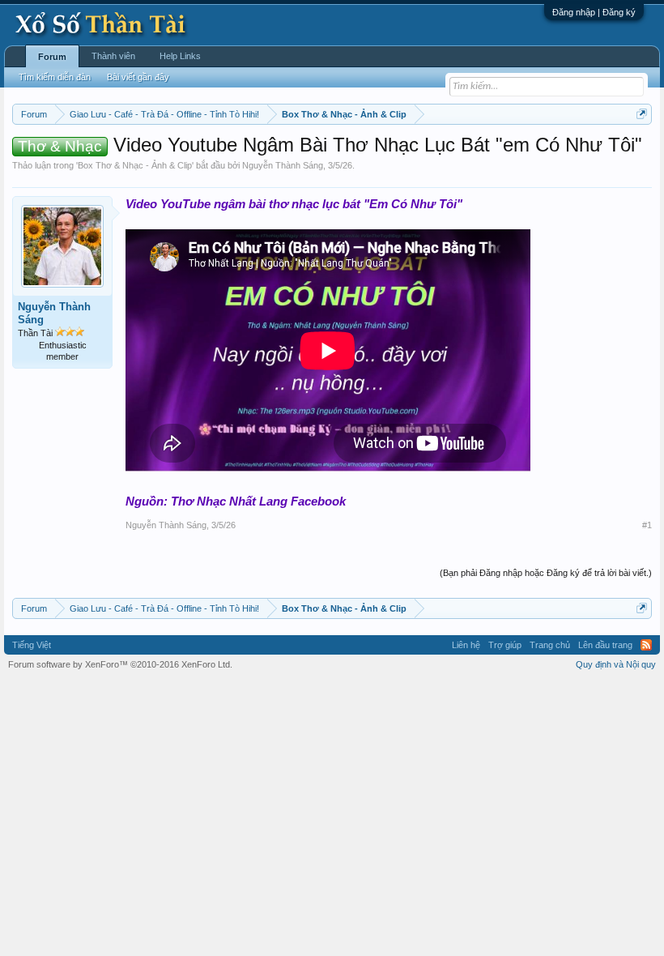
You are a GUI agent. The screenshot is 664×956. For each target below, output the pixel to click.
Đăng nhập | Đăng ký (594, 12)
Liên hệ (466, 645)
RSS (646, 645)
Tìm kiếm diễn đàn (55, 77)
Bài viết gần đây (138, 77)
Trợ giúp (504, 645)
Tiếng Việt (31, 645)
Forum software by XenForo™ (120, 664)
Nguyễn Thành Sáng (282, 165)
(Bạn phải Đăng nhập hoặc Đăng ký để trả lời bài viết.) (546, 573)
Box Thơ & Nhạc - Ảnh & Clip (135, 165)
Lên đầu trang (605, 645)
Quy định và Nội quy (616, 664)
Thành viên (113, 56)
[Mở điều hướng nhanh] (641, 114)
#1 (647, 525)
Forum (52, 57)
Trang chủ (550, 645)
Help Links (180, 56)
